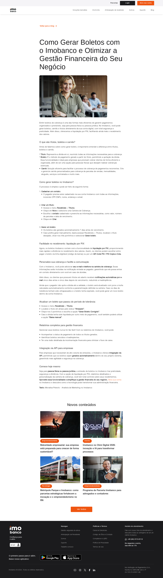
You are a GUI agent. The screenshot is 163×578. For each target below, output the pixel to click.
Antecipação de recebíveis (114, 10)
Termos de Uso (98, 547)
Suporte (142, 10)
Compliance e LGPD (100, 539)
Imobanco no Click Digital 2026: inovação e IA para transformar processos (99, 448)
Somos (131, 10)
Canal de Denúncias (100, 530)
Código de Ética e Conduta (102, 534)
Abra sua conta (114, 380)
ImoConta (96, 10)
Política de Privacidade (101, 543)
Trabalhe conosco (67, 547)
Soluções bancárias (80, 10)
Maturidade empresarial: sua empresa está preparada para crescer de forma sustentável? (60, 448)
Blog (152, 10)
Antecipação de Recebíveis (70, 534)
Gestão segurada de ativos (70, 530)
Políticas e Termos (100, 526)
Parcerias (114, 3)
